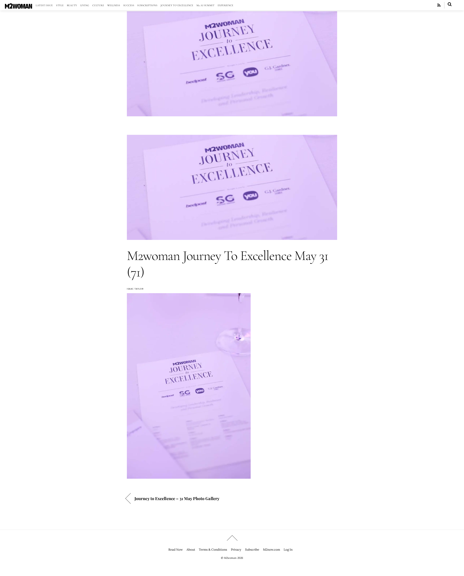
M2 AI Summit (205, 5)
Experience (225, 5)
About (191, 550)
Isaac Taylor (135, 288)
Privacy (236, 550)
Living (84, 5)
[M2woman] (18, 7)
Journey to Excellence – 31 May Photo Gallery (176, 498)
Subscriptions (147, 5)
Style (60, 5)
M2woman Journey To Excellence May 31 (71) (227, 263)
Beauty (72, 5)
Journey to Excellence (177, 5)
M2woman (230, 558)
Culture (98, 5)
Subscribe (252, 550)
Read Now (175, 550)
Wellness (113, 5)
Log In (288, 550)
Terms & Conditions (213, 550)
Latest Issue (44, 5)
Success (128, 5)
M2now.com (271, 550)
